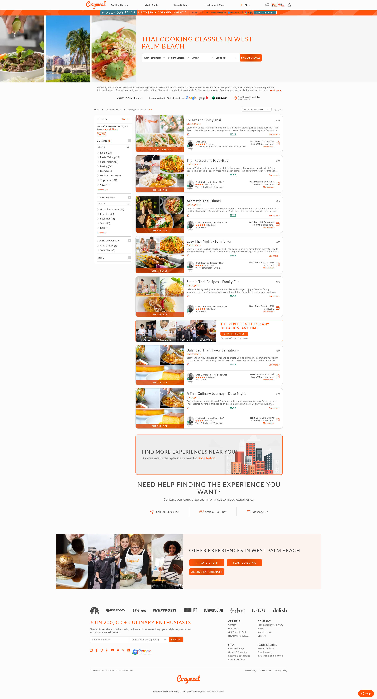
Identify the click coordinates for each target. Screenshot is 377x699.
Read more (275, 90)
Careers (262, 635)
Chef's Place (108, 245)
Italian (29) (106, 152)
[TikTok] (101, 650)
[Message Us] (268, 4)
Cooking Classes (119, 5)
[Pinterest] (117, 650)
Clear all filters (110, 129)
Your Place (107, 250)
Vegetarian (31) (108, 180)
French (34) (106, 171)
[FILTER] (114, 140)
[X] (123, 650)
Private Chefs (151, 5)
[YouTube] (112, 650)
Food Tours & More (215, 5)
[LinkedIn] (128, 650)
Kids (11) (105, 228)
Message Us (275, 4)
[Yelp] (107, 650)
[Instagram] (91, 650)
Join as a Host (265, 632)
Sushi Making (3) (109, 162)
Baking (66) (106, 166)
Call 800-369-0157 (167, 512)
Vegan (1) (105, 184)
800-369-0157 (279, 6)
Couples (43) (107, 214)
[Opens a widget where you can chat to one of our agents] (366, 694)
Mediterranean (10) (110, 175)
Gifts (246, 5)
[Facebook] (96, 650)
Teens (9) (105, 223)
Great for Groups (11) (112, 209)
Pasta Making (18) (110, 157)
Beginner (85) (107, 218)
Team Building (181, 5)
